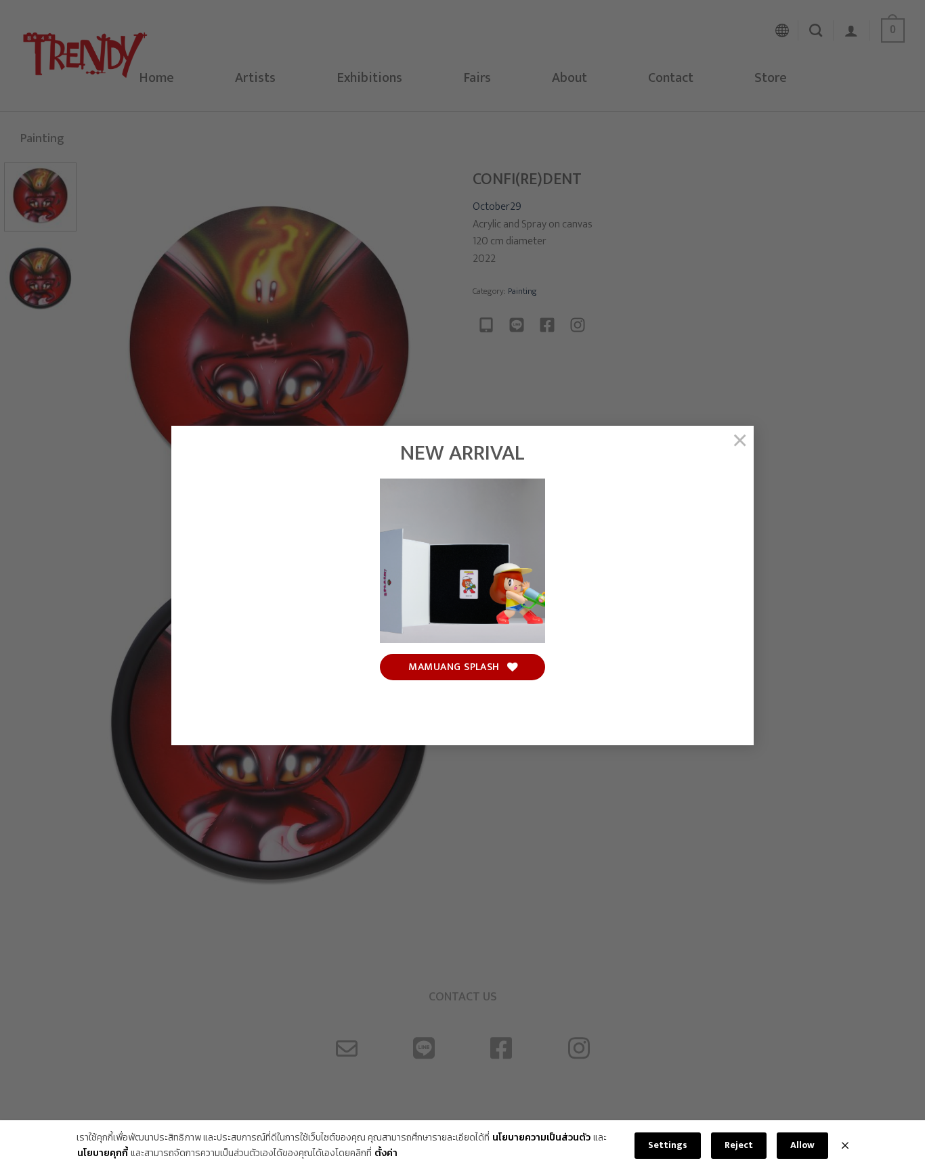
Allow (802, 1145)
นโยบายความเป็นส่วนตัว (541, 1137)
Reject (739, 1145)
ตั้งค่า (385, 1153)
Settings (667, 1145)
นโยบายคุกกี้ (102, 1153)
